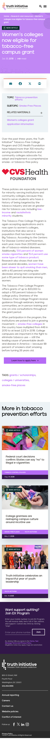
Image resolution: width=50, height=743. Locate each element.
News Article (12, 28)
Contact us (7, 706)
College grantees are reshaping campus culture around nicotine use (22, 519)
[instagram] (27, 724)
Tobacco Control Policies (15, 472)
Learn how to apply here (23, 361)
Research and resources (22, 16)
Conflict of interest (11, 717)
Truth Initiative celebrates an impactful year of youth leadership (24, 578)
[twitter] (18, 724)
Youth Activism (31, 532)
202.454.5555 (7, 686)
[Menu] (44, 6)
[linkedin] (22, 724)
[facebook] (14, 724)
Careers (6, 701)
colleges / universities (15, 380)
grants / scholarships (22, 375)
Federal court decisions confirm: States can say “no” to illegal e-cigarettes (25, 459)
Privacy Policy (7, 734)
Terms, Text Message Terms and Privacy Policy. (21, 642)
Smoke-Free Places (30, 106)
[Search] (40, 6)
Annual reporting (10, 695)
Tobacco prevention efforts (26, 98)
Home (7, 16)
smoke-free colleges (30, 324)
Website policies (10, 712)
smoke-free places (13, 385)
